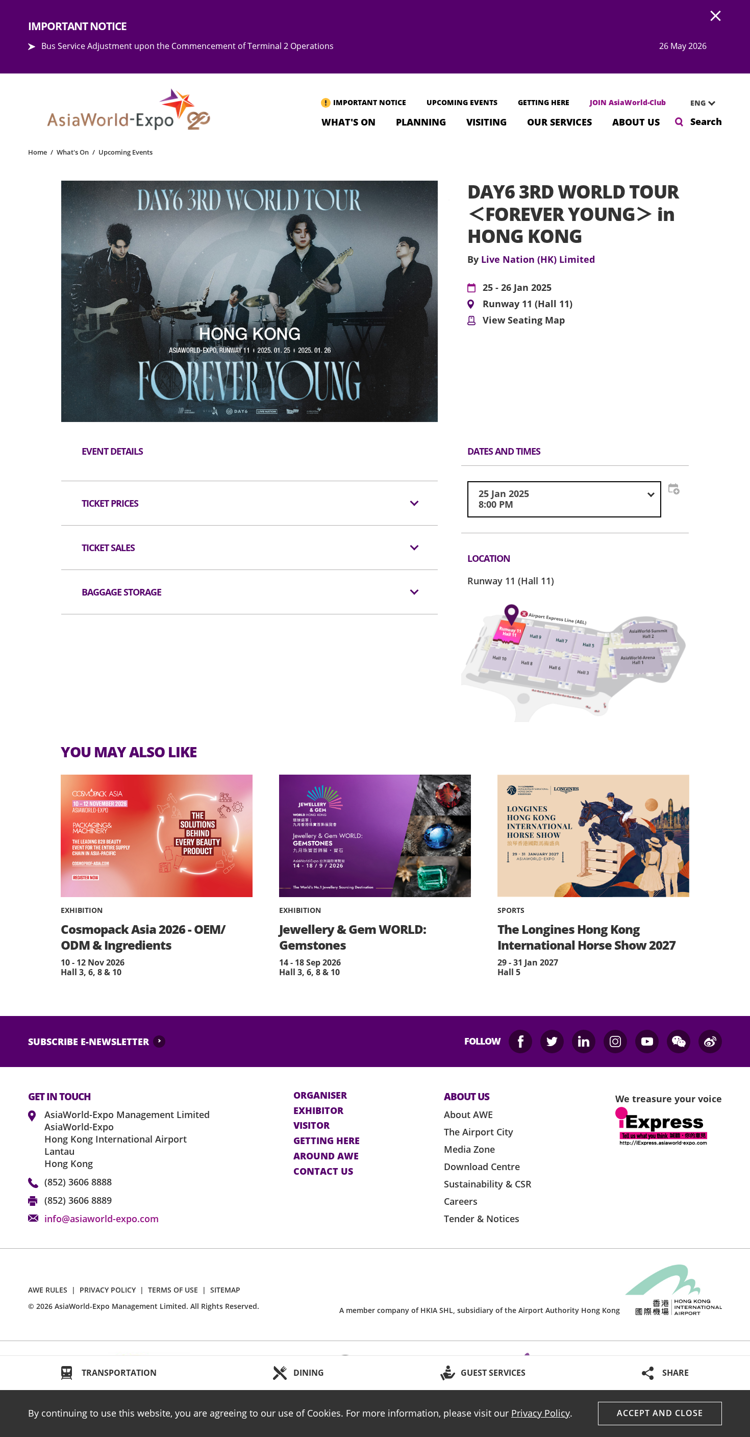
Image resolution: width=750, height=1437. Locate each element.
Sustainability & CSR (488, 1184)
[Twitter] (552, 1041)
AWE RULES (47, 1290)
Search (706, 121)
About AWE (468, 1114)
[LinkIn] (583, 1041)
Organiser (320, 1096)
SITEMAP (225, 1290)
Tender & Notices (481, 1218)
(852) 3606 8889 (78, 1200)
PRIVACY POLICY (108, 1290)
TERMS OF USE (173, 1290)
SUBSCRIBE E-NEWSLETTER (88, 1041)
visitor (311, 1126)
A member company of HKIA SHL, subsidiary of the (479, 1310)
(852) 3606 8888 (78, 1182)
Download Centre (482, 1166)
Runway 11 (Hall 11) (527, 304)
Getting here (326, 1141)
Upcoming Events (125, 152)
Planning (421, 121)
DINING (308, 1372)
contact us (323, 1172)
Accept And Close (660, 1413)
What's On (348, 121)
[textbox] (564, 499)
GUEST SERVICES (493, 1372)
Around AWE (326, 1156)
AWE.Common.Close (716, 16)
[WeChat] (678, 1041)
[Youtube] (647, 1041)
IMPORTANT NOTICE (369, 102)
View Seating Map (524, 320)
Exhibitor (318, 1111)
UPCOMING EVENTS (462, 102)
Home (37, 152)
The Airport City (478, 1132)
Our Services (559, 121)
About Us (636, 121)
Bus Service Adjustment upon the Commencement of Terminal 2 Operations (187, 46)
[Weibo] (710, 1041)
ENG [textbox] (698, 103)
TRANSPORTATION (119, 1372)
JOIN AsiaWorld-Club (628, 102)
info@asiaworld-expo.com (101, 1218)
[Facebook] (520, 1041)
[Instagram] (615, 1041)
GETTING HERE (543, 102)
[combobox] (699, 103)
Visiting (486, 121)
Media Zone (469, 1149)
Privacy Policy (540, 1413)
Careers (461, 1201)
